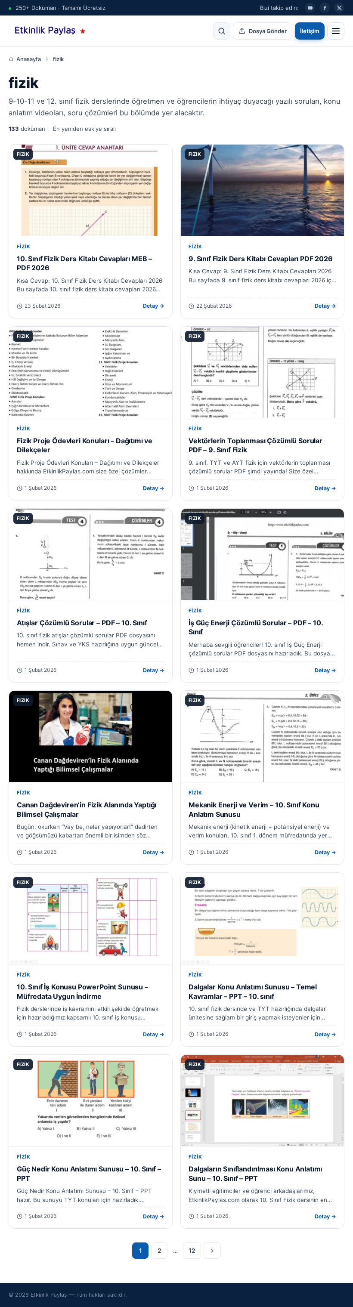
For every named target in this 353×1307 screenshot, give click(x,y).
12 (192, 1250)
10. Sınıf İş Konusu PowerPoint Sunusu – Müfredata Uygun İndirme (82, 992)
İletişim (309, 31)
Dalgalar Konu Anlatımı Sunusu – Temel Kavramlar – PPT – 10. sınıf (253, 992)
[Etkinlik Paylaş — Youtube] (310, 8)
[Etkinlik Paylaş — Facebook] (324, 8)
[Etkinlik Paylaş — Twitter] (339, 8)
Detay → (153, 306)
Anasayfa (28, 59)
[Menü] (335, 31)
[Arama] (221, 31)
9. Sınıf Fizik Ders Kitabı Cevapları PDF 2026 (261, 258)
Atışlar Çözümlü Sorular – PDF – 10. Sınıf (82, 622)
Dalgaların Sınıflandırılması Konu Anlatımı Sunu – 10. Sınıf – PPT (255, 1174)
